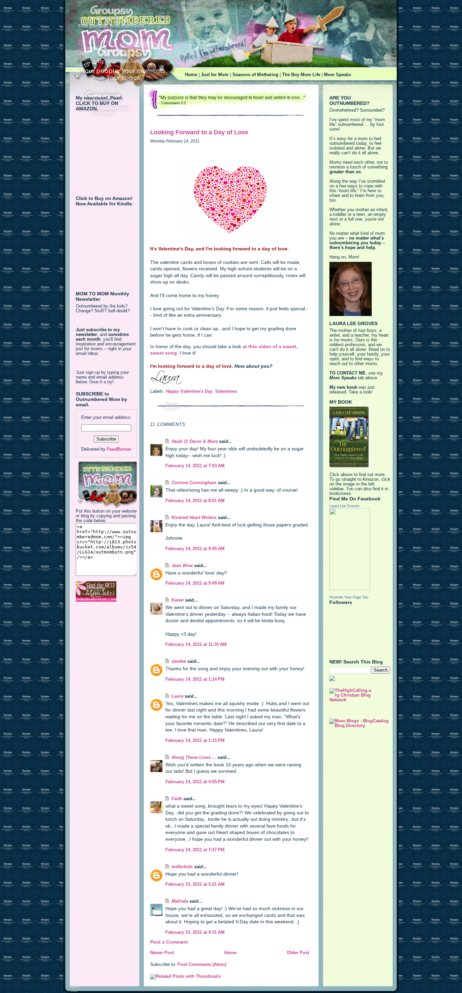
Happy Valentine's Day (189, 391)
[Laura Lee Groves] (359, 549)
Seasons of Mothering (255, 74)
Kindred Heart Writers (193, 517)
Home (191, 74)
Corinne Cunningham (193, 482)
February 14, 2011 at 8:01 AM (195, 500)
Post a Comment (169, 942)
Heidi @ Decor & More (194, 441)
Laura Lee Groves (344, 506)
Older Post (298, 952)
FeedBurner (119, 449)
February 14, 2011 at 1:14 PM (195, 679)
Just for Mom (215, 74)
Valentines (226, 391)
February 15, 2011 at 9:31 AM (195, 932)
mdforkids (182, 866)
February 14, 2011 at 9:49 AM (195, 583)
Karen (177, 600)
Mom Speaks (337, 74)
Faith (176, 798)
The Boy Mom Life (301, 74)
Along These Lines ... (193, 757)
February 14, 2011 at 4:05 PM (195, 782)
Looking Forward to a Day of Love (199, 132)
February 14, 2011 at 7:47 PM (195, 850)
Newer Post (162, 952)
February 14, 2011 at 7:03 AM (195, 466)
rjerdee (178, 661)
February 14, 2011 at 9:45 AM (195, 548)
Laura (177, 696)
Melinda (179, 901)
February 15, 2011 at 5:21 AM (195, 884)
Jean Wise (182, 565)
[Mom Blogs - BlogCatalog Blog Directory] (359, 723)
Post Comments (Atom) (202, 964)
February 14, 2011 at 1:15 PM (195, 740)
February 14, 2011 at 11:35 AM (196, 644)
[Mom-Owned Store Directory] (106, 591)
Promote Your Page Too (348, 597)
